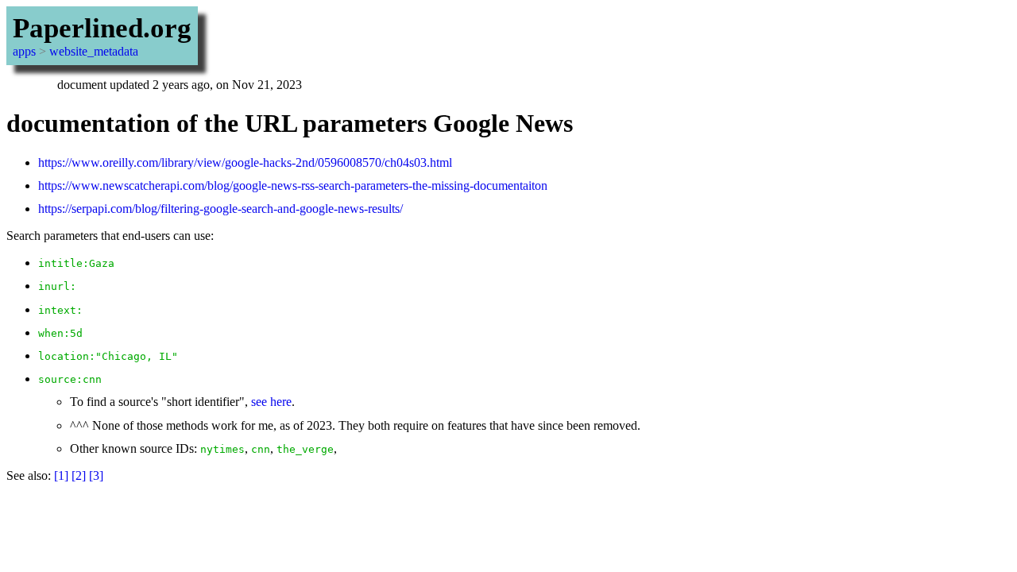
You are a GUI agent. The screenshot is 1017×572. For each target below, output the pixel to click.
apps (24, 51)
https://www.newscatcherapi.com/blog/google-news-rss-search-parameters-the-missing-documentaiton (292, 185)
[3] (96, 475)
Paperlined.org (102, 28)
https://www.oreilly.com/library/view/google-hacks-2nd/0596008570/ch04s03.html (245, 162)
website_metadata (93, 51)
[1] (61, 475)
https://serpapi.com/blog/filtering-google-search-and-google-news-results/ (220, 208)
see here (271, 401)
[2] (79, 475)
